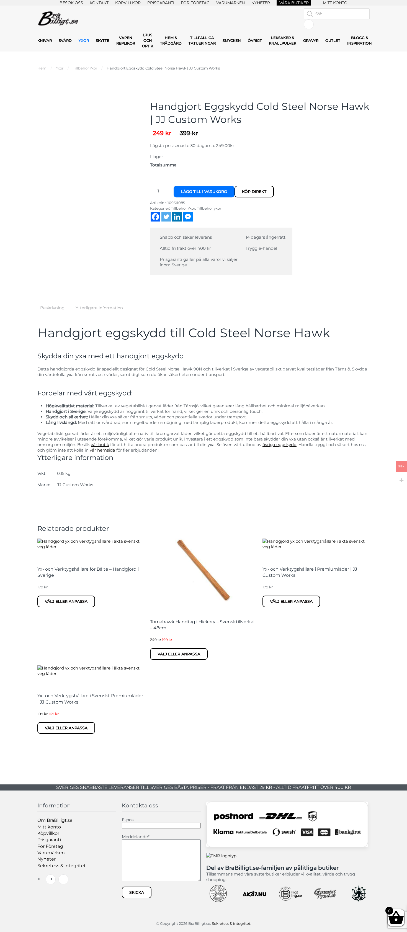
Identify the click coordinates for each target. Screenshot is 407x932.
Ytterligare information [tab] (99, 307)
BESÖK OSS (71, 2)
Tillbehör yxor (209, 208)
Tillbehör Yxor (183, 208)
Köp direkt (254, 191)
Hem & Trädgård (171, 40)
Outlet (332, 40)
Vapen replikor (125, 40)
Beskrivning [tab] (52, 307)
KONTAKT (99, 2)
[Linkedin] (177, 217)
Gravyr (310, 40)
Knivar (44, 40)
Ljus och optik (147, 40)
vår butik (100, 444)
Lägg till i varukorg (204, 191)
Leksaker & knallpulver (282, 40)
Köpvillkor (48, 833)
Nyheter (46, 859)
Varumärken (51, 852)
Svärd (65, 40)
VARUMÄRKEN (230, 2)
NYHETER (260, 2)
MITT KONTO (335, 2)
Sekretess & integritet (61, 865)
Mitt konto (49, 827)
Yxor (84, 40)
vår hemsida (102, 450)
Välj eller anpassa (66, 601)
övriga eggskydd (279, 444)
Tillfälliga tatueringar (202, 40)
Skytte (102, 40)
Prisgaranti (49, 839)
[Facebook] (155, 217)
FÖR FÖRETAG (195, 2)
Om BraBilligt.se (55, 820)
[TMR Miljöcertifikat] (221, 855)
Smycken (232, 40)
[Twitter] (166, 217)
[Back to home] (58, 19)
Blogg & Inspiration (359, 40)
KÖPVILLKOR (128, 2)
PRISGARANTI (160, 2)
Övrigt (255, 40)
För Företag (50, 846)
